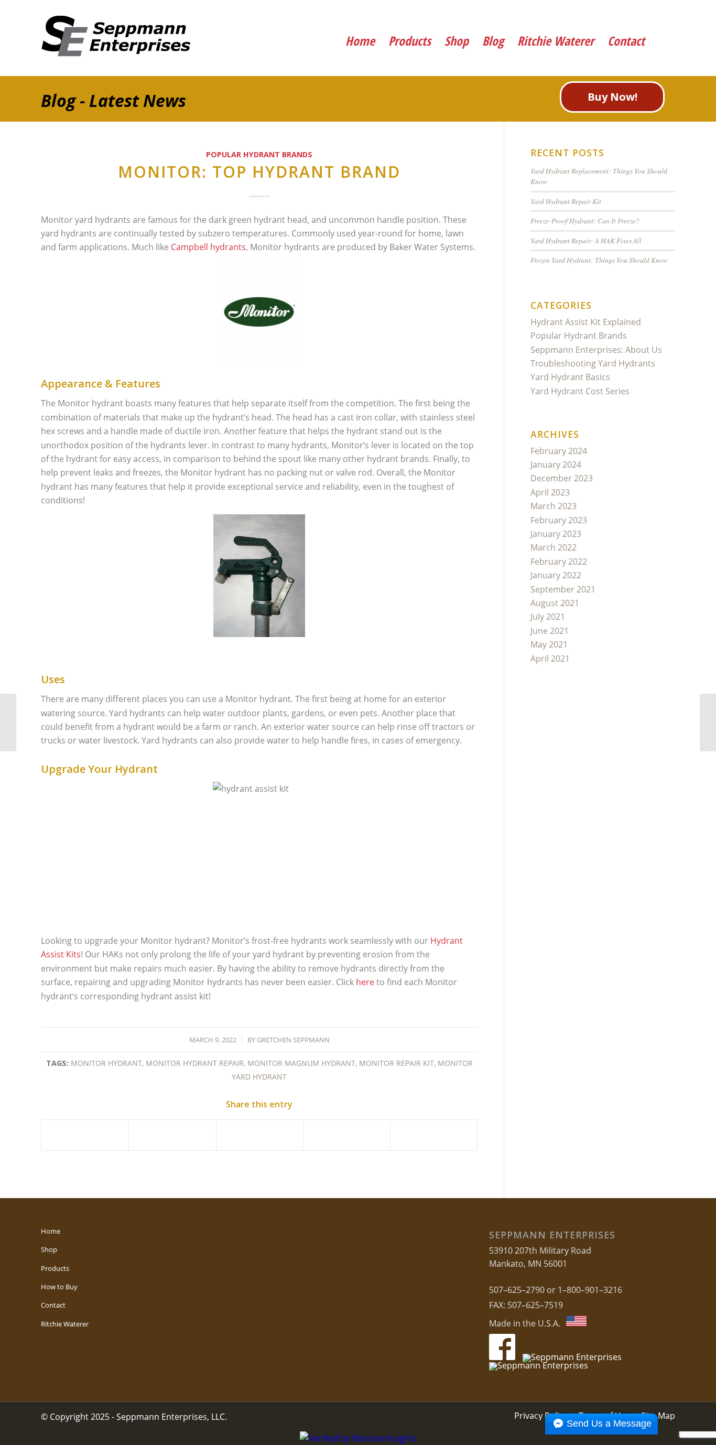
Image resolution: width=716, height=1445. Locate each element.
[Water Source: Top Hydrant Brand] (708, 722)
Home (50, 1231)
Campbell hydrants (208, 247)
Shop (49, 1249)
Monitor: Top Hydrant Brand (259, 171)
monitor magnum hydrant (301, 1063)
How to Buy (59, 1286)
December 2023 (561, 478)
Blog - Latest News (113, 100)
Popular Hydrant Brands (259, 154)
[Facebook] (603, 13)
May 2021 (549, 644)
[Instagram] (660, 13)
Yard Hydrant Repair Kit (565, 201)
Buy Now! (612, 97)
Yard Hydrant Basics (570, 377)
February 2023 (558, 520)
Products (55, 1268)
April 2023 (550, 492)
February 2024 (558, 451)
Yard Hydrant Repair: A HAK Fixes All (586, 240)
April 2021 (550, 658)
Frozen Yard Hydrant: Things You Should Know (599, 260)
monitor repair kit (396, 1063)
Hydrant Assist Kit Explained (585, 322)
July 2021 (547, 616)
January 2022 (555, 575)
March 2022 (553, 547)
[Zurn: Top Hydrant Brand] (8, 722)
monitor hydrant (106, 1063)
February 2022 (558, 561)
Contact (53, 1305)
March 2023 (553, 506)
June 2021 (549, 631)
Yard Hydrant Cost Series (580, 391)
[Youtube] (631, 13)
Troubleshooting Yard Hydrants (592, 363)
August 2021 (554, 603)
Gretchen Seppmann (293, 1039)
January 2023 (555, 534)
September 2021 (562, 589)
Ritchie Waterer (65, 1324)
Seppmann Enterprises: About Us (596, 349)
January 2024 (555, 464)
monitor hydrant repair (195, 1063)
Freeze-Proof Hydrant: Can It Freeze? (584, 220)
